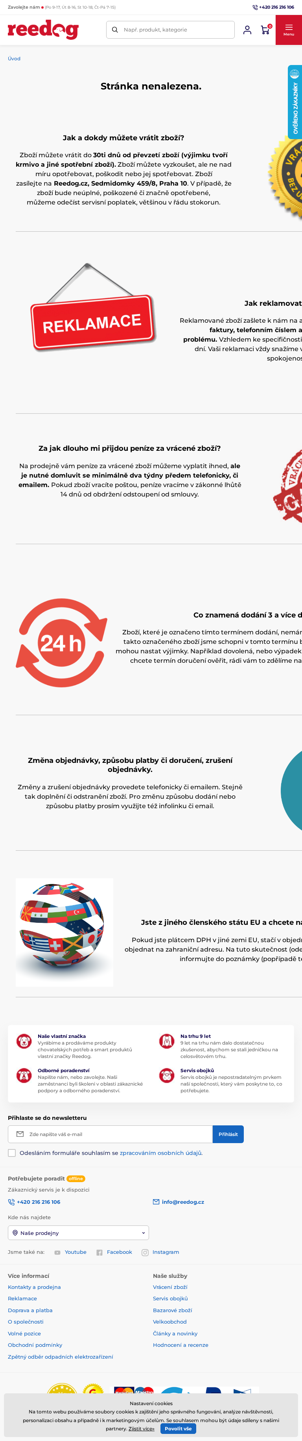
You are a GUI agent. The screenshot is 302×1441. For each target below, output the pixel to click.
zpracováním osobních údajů (160, 1153)
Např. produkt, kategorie (155, 29)
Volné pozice (24, 1333)
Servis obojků (170, 1298)
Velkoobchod (170, 1321)
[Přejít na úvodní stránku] (43, 30)
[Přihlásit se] (247, 30)
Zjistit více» (142, 1429)
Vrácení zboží (170, 1287)
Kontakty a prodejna (34, 1287)
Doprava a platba (30, 1310)
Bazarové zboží (172, 1310)
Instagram (166, 1252)
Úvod (14, 58)
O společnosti (26, 1321)
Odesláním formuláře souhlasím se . (111, 1153)
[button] (288, 30)
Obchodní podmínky (35, 1345)
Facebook (119, 1252)
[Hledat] (115, 30)
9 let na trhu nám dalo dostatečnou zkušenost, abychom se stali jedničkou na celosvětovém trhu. (229, 1049)
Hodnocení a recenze (180, 1345)
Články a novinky (175, 1333)
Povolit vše (178, 1429)
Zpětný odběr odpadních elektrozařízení (60, 1357)
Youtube (76, 1252)
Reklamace (22, 1298)
